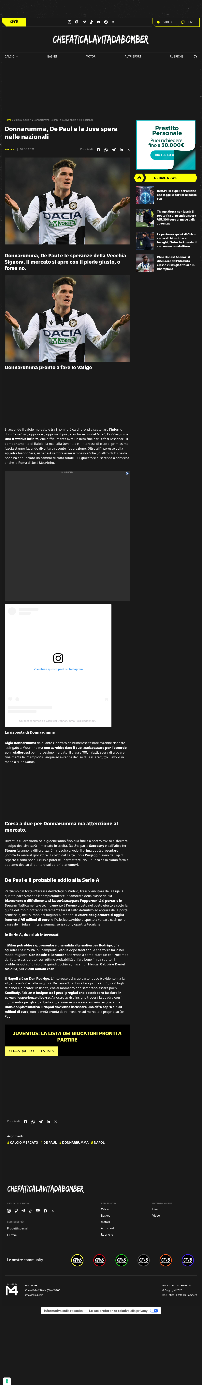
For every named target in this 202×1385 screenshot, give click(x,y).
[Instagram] (69, 22)
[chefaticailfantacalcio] (121, 1260)
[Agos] (166, 145)
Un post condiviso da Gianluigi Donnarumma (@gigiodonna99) (58, 720)
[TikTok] (91, 22)
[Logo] (14, 21)
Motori (91, 56)
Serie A (27, 120)
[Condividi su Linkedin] (121, 150)
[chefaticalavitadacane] (188, 1260)
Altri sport (133, 56)
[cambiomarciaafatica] (144, 1260)
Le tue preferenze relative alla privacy (118, 1311)
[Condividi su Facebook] (98, 150)
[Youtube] (98, 22)
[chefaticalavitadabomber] (77, 1260)
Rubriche (176, 56)
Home (8, 120)
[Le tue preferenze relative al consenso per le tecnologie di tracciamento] (7, 1381)
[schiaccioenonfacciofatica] (166, 1260)
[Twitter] (113, 22)
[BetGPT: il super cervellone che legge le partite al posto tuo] (145, 195)
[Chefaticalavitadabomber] (101, 1189)
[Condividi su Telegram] (114, 149)
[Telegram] (84, 22)
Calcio (17, 120)
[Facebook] (106, 22)
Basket (52, 56)
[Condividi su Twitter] (128, 150)
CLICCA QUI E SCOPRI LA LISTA (31, 1051)
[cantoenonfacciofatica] (99, 1260)
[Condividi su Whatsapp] (106, 150)
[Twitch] (76, 22)
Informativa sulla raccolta (63, 1311)
